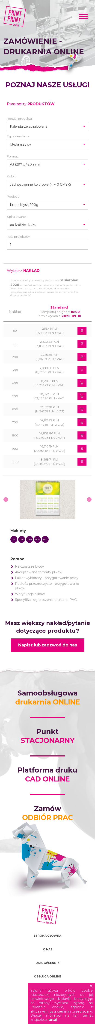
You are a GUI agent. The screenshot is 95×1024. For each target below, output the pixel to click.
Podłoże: (13, 196)
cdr (22, 539)
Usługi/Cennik (47, 963)
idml (29, 539)
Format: (13, 156)
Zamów (47, 813)
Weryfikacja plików (30, 594)
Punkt (47, 736)
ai (14, 539)
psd (45, 539)
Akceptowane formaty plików (38, 572)
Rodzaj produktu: (20, 118)
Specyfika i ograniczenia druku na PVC (46, 600)
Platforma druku (47, 774)
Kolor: (11, 176)
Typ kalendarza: (18, 136)
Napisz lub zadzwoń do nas (47, 645)
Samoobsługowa (47, 697)
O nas (47, 949)
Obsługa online (47, 976)
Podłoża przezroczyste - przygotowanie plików (47, 586)
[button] (47, 126)
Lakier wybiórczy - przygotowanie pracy (46, 578)
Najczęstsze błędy (29, 566)
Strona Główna (47, 935)
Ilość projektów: (18, 236)
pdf (37, 539)
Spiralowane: (17, 216)
